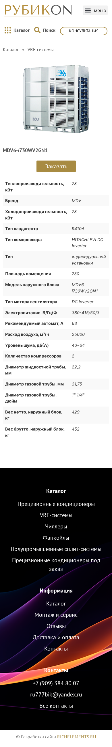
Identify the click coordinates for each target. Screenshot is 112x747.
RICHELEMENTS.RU (76, 736)
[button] (95, 10)
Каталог (56, 491)
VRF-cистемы (41, 49)
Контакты (56, 670)
